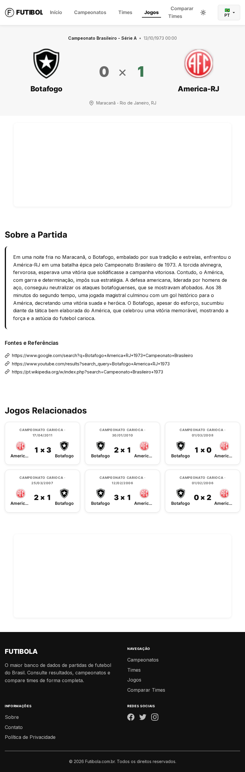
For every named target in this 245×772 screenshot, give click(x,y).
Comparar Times (180, 12)
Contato (14, 727)
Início (56, 12)
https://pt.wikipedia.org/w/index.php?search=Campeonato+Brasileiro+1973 (87, 371)
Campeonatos (90, 12)
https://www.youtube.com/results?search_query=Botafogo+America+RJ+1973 (91, 363)
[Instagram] (154, 718)
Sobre (12, 717)
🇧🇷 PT (227, 12)
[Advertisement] (122, 165)
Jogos (151, 12)
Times (125, 12)
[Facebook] (130, 718)
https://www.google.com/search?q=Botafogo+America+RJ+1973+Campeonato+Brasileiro (102, 355)
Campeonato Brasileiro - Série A (102, 38)
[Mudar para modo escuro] (203, 13)
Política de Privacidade (30, 737)
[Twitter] (142, 718)
